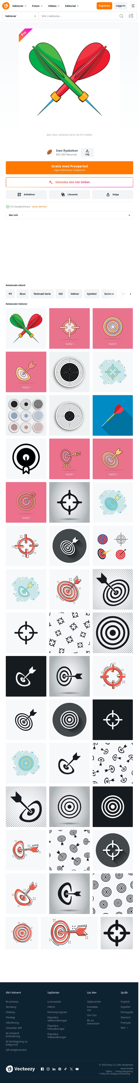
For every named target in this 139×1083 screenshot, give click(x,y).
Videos (52, 6)
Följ (87, 154)
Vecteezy (11, 1007)
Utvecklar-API (14, 1028)
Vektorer (17, 6)
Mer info (13, 215)
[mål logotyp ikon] (113, 546)
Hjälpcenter (92, 1001)
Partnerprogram (56, 1012)
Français (123, 1022)
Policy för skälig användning (112, 1073)
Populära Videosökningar (56, 1035)
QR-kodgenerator (16, 1049)
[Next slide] (124, 294)
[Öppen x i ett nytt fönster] (71, 1068)
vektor (75, 293)
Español (123, 1007)
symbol (91, 293)
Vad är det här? (39, 206)
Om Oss (90, 1015)
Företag (10, 1017)
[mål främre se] (69, 372)
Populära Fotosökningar (55, 1027)
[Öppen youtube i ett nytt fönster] (77, 1068)
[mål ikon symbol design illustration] (26, 459)
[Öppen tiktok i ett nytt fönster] (65, 1068)
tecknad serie (42, 293)
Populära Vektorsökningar (56, 1019)
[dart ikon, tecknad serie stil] (26, 328)
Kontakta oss (90, 1008)
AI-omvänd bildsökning (13, 1034)
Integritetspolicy (121, 1071)
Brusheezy (12, 1001)
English (122, 1001)
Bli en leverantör (91, 1022)
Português (124, 1012)
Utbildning (12, 1022)
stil (61, 293)
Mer (120, 1027)
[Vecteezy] (5, 5)
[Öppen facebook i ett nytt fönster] (42, 1068)
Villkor (106, 1071)
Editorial (70, 6)
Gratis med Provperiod (69, 168)
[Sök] (121, 16)
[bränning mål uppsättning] (26, 415)
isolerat (109, 293)
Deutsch (123, 1017)
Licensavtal (53, 1001)
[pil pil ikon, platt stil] (113, 415)
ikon (23, 293)
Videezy (10, 1012)
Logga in (120, 5)
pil (10, 293)
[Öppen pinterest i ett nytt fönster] (59, 1068)
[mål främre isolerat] (69, 415)
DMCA (50, 1007)
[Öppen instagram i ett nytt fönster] (48, 1068)
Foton (35, 6)
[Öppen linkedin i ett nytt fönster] (53, 1068)
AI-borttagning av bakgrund (16, 1043)
